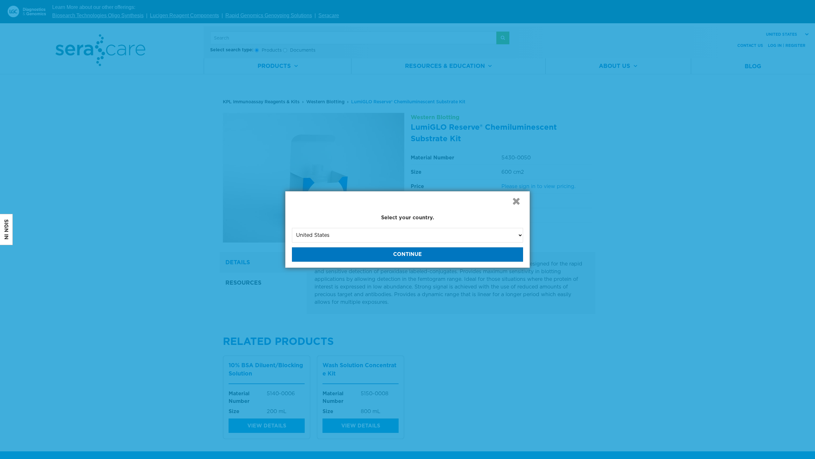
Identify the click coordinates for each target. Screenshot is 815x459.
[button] (516, 201)
